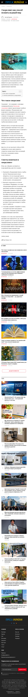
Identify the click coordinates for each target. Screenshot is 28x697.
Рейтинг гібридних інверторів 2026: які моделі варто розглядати (15, 467)
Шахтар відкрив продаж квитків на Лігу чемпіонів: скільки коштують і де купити (15, 514)
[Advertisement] (14, 36)
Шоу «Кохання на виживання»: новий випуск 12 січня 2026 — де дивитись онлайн (12, 297)
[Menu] (2, 2)
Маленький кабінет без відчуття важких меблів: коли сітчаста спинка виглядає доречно (15, 445)
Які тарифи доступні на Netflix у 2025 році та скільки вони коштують (13, 319)
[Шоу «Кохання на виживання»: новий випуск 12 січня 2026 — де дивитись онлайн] (14, 286)
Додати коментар (14, 370)
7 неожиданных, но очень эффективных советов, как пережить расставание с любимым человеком (13, 273)
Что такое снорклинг (9, 93)
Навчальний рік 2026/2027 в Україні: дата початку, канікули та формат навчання (15, 560)
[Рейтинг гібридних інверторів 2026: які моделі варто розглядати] (14, 458)
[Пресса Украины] (14, 2)
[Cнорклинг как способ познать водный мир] (14, 61)
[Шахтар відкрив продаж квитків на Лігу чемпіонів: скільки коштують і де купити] (14, 503)
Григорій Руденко (8, 17)
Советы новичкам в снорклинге (12, 95)
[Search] (26, 2)
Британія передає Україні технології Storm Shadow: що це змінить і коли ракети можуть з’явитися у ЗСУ (15, 490)
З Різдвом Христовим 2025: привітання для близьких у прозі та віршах (13, 363)
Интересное (14, 19)
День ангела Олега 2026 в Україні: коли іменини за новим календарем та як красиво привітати (15, 584)
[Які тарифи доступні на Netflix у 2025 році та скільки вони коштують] (14, 309)
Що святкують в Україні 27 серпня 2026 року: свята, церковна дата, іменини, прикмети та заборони (14, 422)
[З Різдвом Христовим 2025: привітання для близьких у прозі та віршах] (14, 353)
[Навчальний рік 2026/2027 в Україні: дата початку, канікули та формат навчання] (14, 550)
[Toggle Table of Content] (19, 91)
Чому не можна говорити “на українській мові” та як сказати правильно (13, 341)
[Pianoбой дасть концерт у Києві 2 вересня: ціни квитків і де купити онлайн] (14, 527)
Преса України (11, 682)
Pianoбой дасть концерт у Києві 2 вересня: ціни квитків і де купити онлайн (14, 537)
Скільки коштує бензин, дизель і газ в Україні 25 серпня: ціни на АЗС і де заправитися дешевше (15, 607)
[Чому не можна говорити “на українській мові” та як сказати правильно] (14, 331)
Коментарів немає (6, 20)
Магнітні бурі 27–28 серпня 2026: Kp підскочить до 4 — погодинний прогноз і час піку (15, 399)
